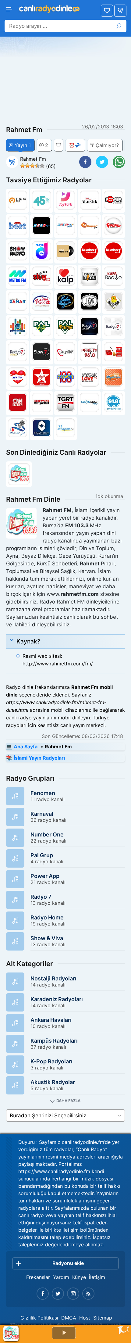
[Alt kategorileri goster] (65, 1101)
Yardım (61, 1277)
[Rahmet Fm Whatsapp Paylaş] (119, 162)
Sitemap (102, 1318)
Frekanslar (38, 1277)
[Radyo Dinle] (49, 8)
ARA (118, 26)
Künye (79, 1277)
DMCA (68, 1318)
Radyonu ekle (68, 1263)
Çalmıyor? (107, 145)
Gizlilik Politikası (39, 1318)
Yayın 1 (23, 145)
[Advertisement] (65, 81)
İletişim (97, 1277)
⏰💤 (75, 145)
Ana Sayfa (120, 11)
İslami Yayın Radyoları (39, 758)
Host (84, 1318)
